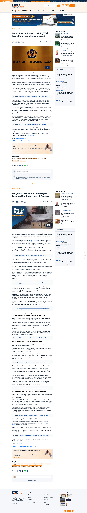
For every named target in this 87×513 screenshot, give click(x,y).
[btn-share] (47, 41)
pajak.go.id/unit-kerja (29, 109)
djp (43, 464)
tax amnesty (23, 160)
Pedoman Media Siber (48, 497)
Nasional (19, 28)
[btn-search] (58, 6)
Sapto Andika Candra (20, 138)
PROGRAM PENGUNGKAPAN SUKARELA (21, 30)
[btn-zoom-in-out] (40, 41)
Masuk (72, 5)
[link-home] (12, 10)
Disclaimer (46, 499)
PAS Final (38, 158)
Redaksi (45, 495)
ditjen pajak (47, 464)
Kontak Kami (46, 501)
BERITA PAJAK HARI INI (17, 191)
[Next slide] (73, 20)
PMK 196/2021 (15, 160)
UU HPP (14, 158)
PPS (34, 158)
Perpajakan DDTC (61, 10)
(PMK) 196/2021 (31, 135)
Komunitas (45, 10)
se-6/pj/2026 (15, 464)
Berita (29, 10)
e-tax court (26, 464)
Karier (45, 502)
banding (32, 464)
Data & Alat (52, 10)
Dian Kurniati (18, 443)
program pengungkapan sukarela (24, 158)
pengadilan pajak (16, 466)
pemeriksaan (38, 464)
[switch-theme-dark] (63, 5)
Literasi (35, 10)
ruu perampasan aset (33, 466)
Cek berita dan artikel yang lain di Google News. (24, 140)
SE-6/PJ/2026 (34, 240)
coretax (21, 464)
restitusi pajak (24, 466)
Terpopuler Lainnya (69, 103)
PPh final (44, 158)
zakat (41, 466)
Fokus (68, 10)
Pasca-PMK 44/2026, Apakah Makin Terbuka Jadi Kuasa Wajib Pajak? (53, 1)
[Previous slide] (14, 20)
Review (40, 10)
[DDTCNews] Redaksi (17, 41)
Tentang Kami (46, 494)
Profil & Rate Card (47, 504)
